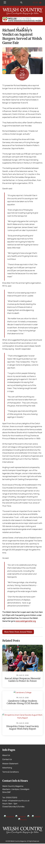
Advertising (7, 767)
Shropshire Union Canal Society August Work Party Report (22, 727)
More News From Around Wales (18, 632)
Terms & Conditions (10, 772)
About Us (6, 755)
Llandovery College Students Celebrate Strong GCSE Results (22, 702)
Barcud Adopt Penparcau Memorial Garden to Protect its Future (22, 679)
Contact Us (7, 759)
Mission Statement (10, 763)
